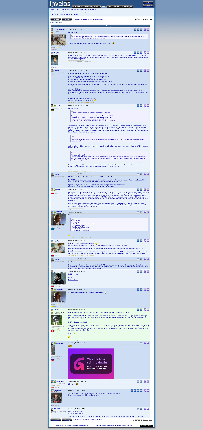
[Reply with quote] (147, 30)
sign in (71, 14)
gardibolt (56, 52)
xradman (56, 271)
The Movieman (60, 29)
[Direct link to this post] (144, 30)
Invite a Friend (126, 425)
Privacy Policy (106, 425)
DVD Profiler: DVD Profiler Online (93, 19)
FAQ (131, 425)
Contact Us (98, 425)
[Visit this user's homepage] (138, 30)
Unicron (56, 70)
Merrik (57, 310)
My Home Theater (73, 279)
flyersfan (56, 241)
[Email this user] (135, 391)
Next (150, 19)
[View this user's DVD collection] (141, 30)
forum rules (83, 9)
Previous (145, 19)
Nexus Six (59, 211)
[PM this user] (135, 30)
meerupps (57, 390)
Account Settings (116, 425)
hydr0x (58, 106)
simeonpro (60, 381)
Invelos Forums (77, 19)
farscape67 (56, 408)
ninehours (59, 343)
